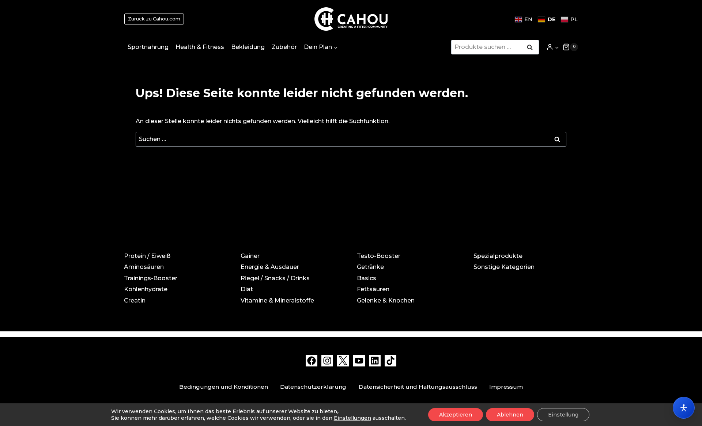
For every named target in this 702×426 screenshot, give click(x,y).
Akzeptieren (455, 414)
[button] (556, 47)
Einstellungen (352, 418)
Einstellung (563, 414)
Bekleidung (248, 46)
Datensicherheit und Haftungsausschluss (418, 386)
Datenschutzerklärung (313, 386)
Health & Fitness (200, 46)
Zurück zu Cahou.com (154, 19)
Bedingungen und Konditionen (223, 386)
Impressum (506, 386)
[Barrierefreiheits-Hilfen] (684, 408)
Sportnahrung (148, 46)
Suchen (532, 48)
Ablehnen (510, 414)
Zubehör (284, 46)
